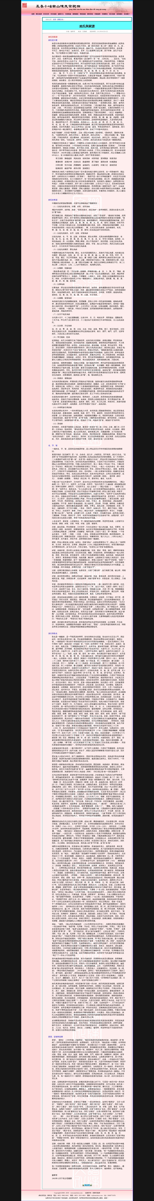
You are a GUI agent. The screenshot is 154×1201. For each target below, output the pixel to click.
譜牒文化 (60, 19)
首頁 (54, 19)
